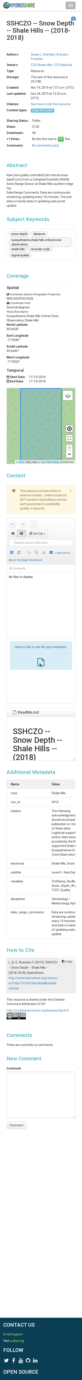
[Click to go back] (12, 524)
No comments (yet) (45, 145)
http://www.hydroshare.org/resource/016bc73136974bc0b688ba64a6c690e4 (33, 983)
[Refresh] (19, 553)
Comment (14, 1068)
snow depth (19, 234)
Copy (69, 961)
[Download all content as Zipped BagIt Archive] (51, 553)
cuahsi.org (17, 1341)
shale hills (18, 249)
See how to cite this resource (51, 104)
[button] (68, 395)
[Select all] (12, 553)
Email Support (13, 1334)
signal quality (20, 255)
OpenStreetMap (50, 462)
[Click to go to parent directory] (33, 524)
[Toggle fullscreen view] (69, 438)
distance (39, 234)
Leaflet (20, 462)
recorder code (40, 249)
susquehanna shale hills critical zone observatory (36, 242)
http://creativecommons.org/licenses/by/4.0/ (38, 1010)
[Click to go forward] (23, 524)
